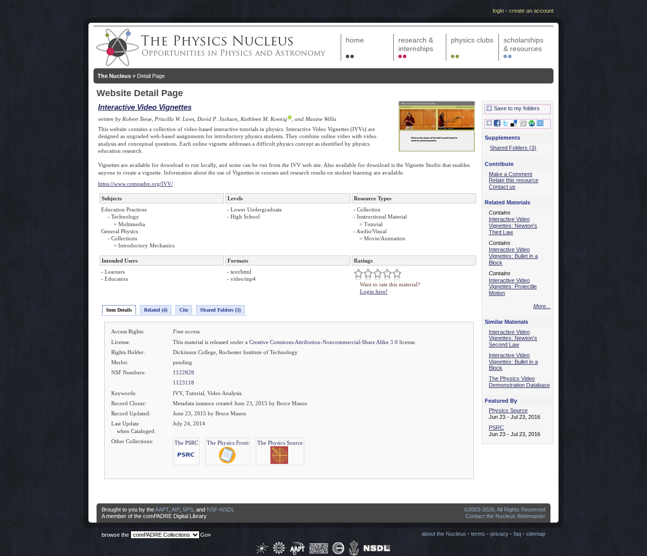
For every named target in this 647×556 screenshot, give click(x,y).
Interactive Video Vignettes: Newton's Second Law (513, 338)
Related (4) (155, 310)
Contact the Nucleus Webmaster (505, 516)
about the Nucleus (444, 534)
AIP (175, 509)
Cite (183, 310)
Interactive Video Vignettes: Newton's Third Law (513, 225)
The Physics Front (228, 443)
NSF (212, 509)
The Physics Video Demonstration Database (519, 381)
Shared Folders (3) (220, 310)
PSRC (496, 427)
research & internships (415, 44)
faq (517, 534)
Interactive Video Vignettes (145, 107)
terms (478, 534)
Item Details (119, 310)
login (498, 11)
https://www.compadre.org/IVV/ (135, 184)
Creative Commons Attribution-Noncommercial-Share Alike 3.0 (323, 342)
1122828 (183, 372)
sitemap (535, 534)
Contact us (502, 187)
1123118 (183, 382)
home (355, 40)
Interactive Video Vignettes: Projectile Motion (513, 286)
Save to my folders (517, 108)
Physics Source (508, 410)
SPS (187, 509)
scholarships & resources (523, 44)
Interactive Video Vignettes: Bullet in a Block (513, 256)
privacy (499, 534)
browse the (115, 535)
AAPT (162, 509)
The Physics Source (280, 443)
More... (541, 306)
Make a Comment (510, 174)
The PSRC (186, 443)
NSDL (227, 509)
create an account (531, 11)
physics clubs (472, 40)
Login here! (374, 291)
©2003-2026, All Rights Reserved (504, 509)
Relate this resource (513, 180)
